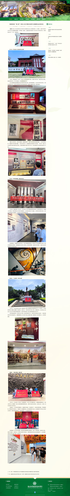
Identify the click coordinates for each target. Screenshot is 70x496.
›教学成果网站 (16, 487)
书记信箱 (49, 491)
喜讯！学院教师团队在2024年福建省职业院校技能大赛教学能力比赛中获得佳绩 (25, 471)
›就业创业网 (7, 484)
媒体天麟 (32, 19)
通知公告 (16, 19)
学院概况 (29, 3)
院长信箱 (54, 491)
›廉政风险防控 (16, 484)
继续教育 (41, 3)
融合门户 (56, 1)
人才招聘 (56, 3)
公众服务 (60, 3)
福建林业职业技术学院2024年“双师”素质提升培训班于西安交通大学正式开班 (25, 474)
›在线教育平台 (16, 486)
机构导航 (33, 3)
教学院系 (37, 3)
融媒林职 (44, 19)
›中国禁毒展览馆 (8, 487)
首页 (27, 3)
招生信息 (21, 19)
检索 (64, 1)
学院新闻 (10, 19)
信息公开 (48, 3)
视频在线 (38, 19)
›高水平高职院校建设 (9, 486)
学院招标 (27, 19)
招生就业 (52, 3)
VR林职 (63, 3)
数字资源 (45, 3)
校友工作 (60, 1)
